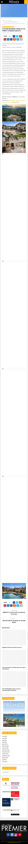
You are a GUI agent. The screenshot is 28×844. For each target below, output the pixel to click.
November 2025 (5, 751)
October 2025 (5, 753)
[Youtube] (19, 834)
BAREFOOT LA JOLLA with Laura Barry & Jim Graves (14, 613)
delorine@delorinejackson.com (16, 100)
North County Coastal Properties (8, 26)
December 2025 (5, 750)
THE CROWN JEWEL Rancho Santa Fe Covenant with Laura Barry (11, 689)
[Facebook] (8, 834)
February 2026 (5, 746)
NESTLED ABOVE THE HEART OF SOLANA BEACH (14, 622)
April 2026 (4, 742)
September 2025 (6, 755)
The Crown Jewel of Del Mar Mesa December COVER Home (13, 668)
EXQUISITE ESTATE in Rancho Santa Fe (12, 647)
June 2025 (4, 761)
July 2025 (4, 759)
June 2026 (4, 736)
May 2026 (4, 740)
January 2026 (5, 748)
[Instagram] (16, 834)
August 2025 (5, 757)
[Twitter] (12, 834)
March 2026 (5, 744)
